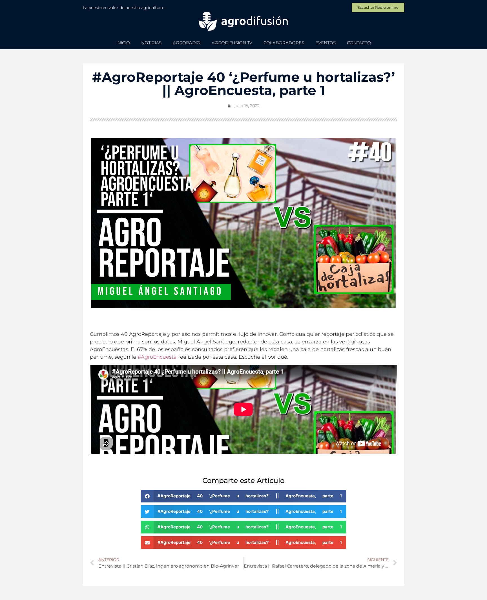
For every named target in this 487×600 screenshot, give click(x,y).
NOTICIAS (151, 42)
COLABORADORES (284, 42)
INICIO (123, 42)
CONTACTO (359, 42)
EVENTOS (325, 42)
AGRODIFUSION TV (232, 42)
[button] (243, 496)
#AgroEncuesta (157, 357)
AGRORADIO (186, 42)
